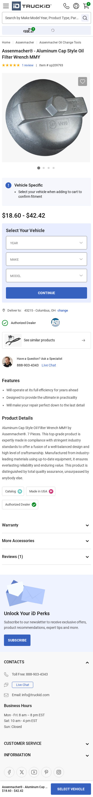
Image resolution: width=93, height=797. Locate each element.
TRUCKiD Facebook (9, 772)
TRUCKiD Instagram (59, 772)
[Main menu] (6, 6)
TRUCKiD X (21, 772)
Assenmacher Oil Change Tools (60, 42)
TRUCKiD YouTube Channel (34, 772)
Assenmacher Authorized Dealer (20, 504)
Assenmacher (25, 42)
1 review (27, 65)
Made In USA (40, 491)
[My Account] (76, 6)
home (6, 42)
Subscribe (17, 640)
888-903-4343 (28, 365)
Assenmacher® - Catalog (13, 491)
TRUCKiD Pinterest (46, 772)
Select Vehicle (71, 789)
